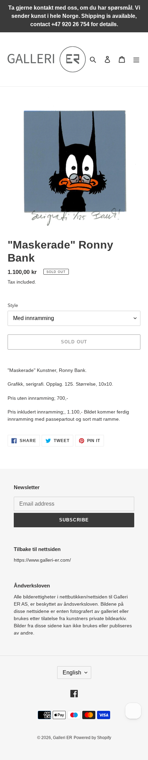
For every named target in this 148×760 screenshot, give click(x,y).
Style (13, 305)
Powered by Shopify (92, 737)
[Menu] (136, 59)
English (72, 672)
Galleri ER (62, 737)
